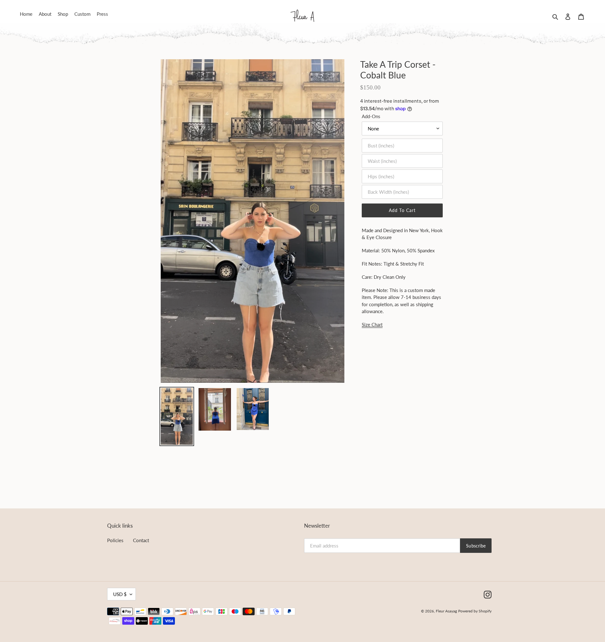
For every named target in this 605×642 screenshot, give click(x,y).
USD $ (120, 594)
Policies (115, 540)
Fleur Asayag (446, 611)
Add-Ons (371, 116)
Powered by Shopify (475, 611)
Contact (141, 540)
